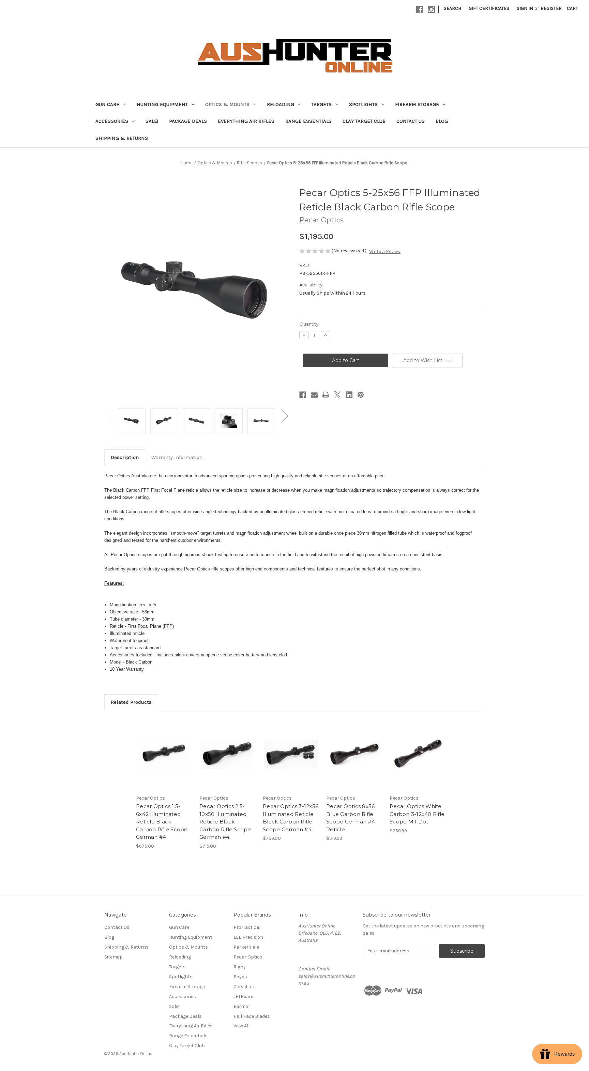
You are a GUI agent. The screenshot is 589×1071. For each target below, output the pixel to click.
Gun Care (107, 104)
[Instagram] (431, 9)
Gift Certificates (489, 8)
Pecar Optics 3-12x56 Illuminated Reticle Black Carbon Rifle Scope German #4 (290, 818)
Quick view (163, 748)
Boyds (240, 977)
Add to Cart (164, 760)
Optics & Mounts (227, 104)
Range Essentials (308, 121)
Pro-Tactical (246, 927)
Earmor (241, 1006)
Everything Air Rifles (246, 121)
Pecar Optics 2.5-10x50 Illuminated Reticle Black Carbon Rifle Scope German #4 (225, 821)
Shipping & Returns (121, 138)
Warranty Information (176, 457)
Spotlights (363, 104)
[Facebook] (419, 9)
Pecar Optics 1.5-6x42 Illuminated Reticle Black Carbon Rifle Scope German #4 (162, 821)
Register (551, 8)
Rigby (239, 967)
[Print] (325, 395)
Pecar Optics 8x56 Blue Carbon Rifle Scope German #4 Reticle (350, 818)
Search (452, 8)
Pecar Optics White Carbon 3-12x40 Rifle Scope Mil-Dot (417, 814)
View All (241, 1026)
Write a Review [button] (385, 251)
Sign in (525, 8)
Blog (442, 121)
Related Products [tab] (131, 702)
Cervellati (243, 987)
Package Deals (188, 121)
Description (125, 457)
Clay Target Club (364, 121)
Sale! (152, 121)
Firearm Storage (417, 104)
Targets (322, 104)
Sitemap (113, 957)
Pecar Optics (247, 957)
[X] (337, 395)
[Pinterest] (360, 395)
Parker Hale (246, 947)
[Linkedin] (349, 395)
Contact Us (410, 121)
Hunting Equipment (162, 104)
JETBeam (243, 996)
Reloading (280, 104)
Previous (109, 415)
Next (284, 415)
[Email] (314, 395)
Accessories (111, 121)
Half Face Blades (251, 1016)
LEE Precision (248, 937)
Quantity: (309, 324)
